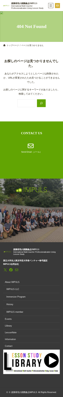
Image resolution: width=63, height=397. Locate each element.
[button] (31, 148)
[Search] (41, 103)
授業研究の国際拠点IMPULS (24, 3)
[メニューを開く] (50, 5)
